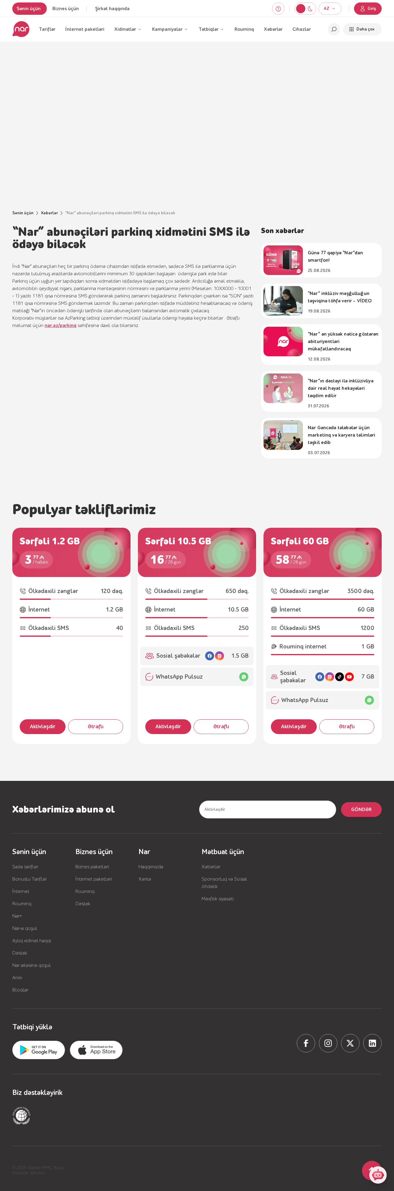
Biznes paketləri (92, 867)
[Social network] (306, 1043)
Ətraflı (95, 726)
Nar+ (17, 916)
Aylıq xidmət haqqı (31, 940)
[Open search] (334, 29)
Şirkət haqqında (112, 8)
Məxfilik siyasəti (218, 899)
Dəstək (19, 953)
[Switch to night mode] (300, 8)
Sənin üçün (29, 8)
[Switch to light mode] (310, 8)
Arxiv (17, 977)
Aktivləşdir (42, 726)
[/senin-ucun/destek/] (278, 8)
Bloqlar (20, 990)
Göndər (361, 809)
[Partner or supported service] (21, 1115)
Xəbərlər (273, 29)
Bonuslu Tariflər (29, 879)
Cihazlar (301, 29)
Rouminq (244, 29)
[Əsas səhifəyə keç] (21, 29)
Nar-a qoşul (24, 928)
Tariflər (47, 29)
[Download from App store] (38, 1050)
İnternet (20, 891)
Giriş (372, 8)
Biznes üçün (65, 8)
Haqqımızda (151, 867)
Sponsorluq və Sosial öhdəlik (224, 882)
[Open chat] (378, 1175)
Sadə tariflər (25, 867)
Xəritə (145, 879)
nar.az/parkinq (60, 325)
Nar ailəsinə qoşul (31, 965)
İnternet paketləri (84, 29)
